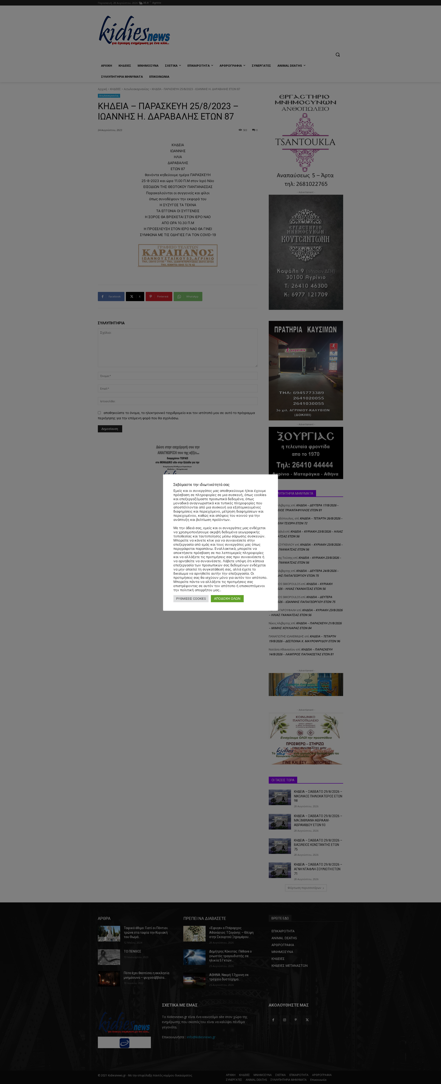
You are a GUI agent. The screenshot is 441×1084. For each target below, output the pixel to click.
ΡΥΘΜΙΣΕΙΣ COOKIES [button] (191, 598)
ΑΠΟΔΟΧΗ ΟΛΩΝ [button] (227, 598)
